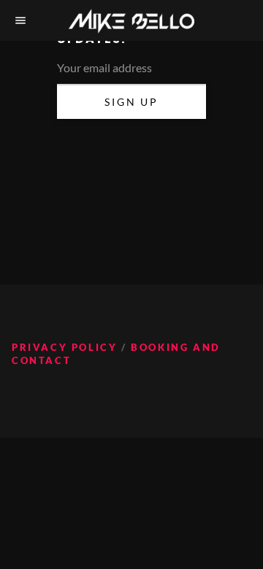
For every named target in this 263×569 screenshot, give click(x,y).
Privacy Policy (64, 347)
